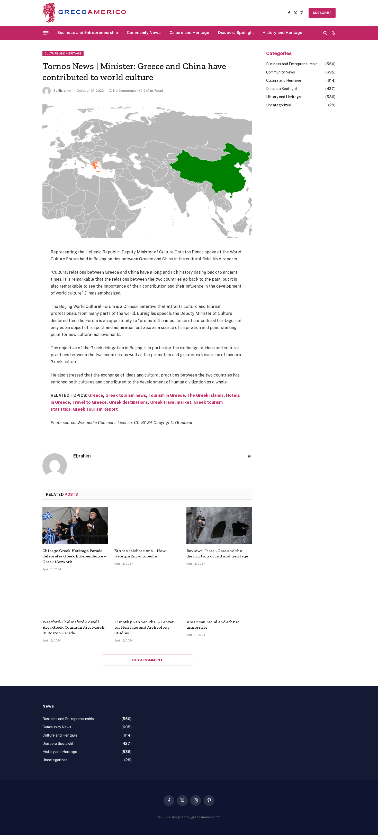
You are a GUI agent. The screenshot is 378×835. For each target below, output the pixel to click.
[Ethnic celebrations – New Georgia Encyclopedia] (147, 525)
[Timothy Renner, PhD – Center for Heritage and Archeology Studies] (147, 596)
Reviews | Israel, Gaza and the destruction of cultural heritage (217, 553)
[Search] (325, 33)
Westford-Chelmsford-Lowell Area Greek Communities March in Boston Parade (73, 627)
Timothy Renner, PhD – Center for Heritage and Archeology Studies (144, 627)
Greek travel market (170, 402)
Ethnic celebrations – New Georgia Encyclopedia (140, 553)
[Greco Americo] (84, 13)
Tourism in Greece (166, 395)
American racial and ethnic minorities (212, 624)
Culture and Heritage (189, 32)
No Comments (124, 91)
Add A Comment (147, 660)
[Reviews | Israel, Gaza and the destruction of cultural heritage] (219, 525)
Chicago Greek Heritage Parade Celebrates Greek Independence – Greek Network (74, 556)
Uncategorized (278, 105)
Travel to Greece (89, 402)
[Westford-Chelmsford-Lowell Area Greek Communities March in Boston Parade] (75, 596)
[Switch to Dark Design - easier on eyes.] (333, 33)
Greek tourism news (125, 395)
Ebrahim (64, 91)
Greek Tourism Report (95, 409)
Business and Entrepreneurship (87, 32)
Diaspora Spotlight (236, 32)
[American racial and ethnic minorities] (219, 596)
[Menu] (46, 32)
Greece (95, 395)
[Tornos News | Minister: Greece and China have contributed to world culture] (147, 170)
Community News (144, 32)
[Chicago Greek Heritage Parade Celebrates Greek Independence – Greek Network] (75, 525)
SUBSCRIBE (322, 13)
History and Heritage (282, 32)
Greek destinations (128, 402)
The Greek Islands (205, 395)
